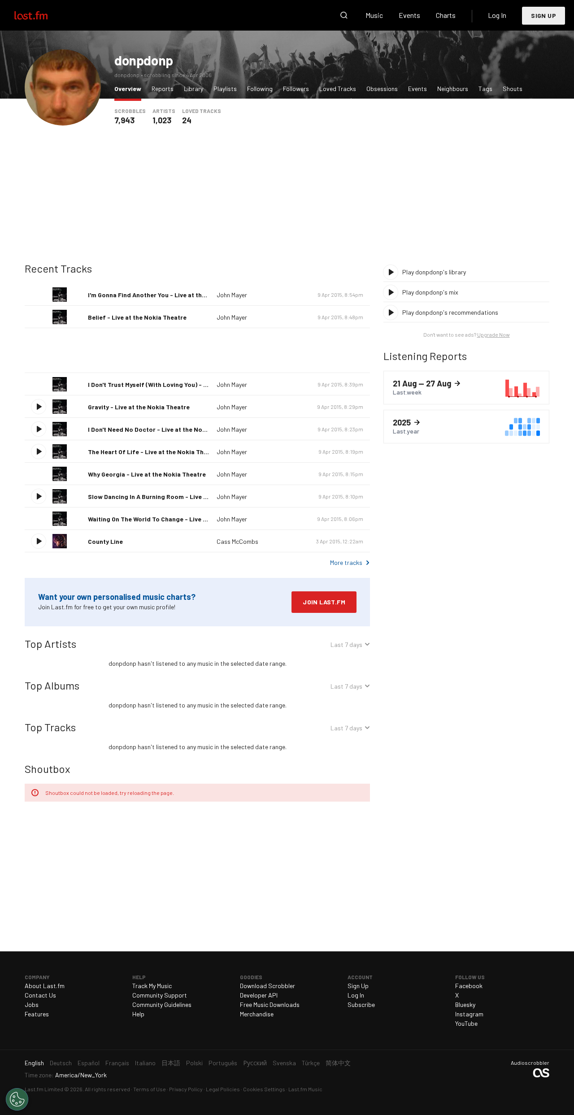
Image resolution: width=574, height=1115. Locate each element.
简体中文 (338, 1063)
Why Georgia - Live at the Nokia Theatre (147, 474)
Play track (38, 406)
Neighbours (452, 88)
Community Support (159, 995)
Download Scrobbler (267, 985)
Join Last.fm (324, 602)
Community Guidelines (161, 1004)
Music (374, 15)
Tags (485, 88)
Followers (296, 88)
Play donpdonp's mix (430, 292)
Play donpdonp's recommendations (450, 312)
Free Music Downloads (270, 1004)
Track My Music (152, 985)
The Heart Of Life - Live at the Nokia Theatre (154, 452)
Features (37, 1014)
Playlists (225, 88)
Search (344, 15)
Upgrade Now (493, 334)
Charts (446, 15)
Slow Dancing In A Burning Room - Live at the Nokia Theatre (176, 496)
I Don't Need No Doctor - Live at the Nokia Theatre (162, 429)
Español (89, 1063)
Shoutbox (47, 768)
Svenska (284, 1063)
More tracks (346, 562)
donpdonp (143, 60)
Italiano (145, 1063)
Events (409, 15)
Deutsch (61, 1063)
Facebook (469, 985)
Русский (255, 1063)
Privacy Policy (186, 1089)
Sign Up (543, 15)
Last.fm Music (305, 1089)
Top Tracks (50, 726)
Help (138, 1014)
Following (260, 88)
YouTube (466, 1023)
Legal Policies (223, 1089)
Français (117, 1063)
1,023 (161, 120)
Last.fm (41, 15)
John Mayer (232, 295)
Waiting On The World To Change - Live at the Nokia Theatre (176, 519)
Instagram (469, 1014)
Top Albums (52, 685)
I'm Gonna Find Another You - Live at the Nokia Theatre (168, 295)
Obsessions (382, 88)
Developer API (259, 995)
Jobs (32, 1004)
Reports (163, 88)
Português (223, 1063)
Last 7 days (346, 645)
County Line (105, 541)
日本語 (170, 1063)
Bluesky (465, 1004)
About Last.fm (45, 985)
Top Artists (50, 643)
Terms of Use (149, 1089)
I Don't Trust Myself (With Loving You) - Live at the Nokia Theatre (183, 384)
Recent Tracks (58, 268)
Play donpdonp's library (434, 272)
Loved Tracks (337, 88)
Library (193, 88)
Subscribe (361, 1004)
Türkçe (311, 1063)
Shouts (512, 88)
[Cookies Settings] (17, 1099)
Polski (194, 1063)
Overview (130, 88)
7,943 (124, 120)
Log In (497, 15)
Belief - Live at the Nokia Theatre (137, 317)
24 (186, 120)
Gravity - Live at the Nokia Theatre (139, 407)
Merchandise (257, 1014)
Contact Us (40, 995)
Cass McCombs (237, 541)
